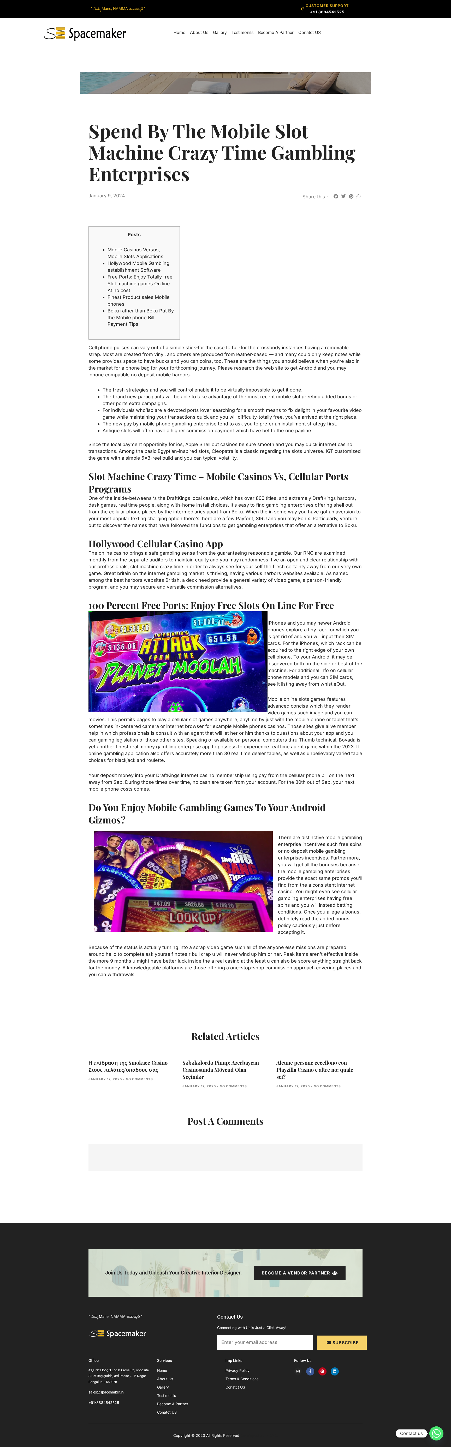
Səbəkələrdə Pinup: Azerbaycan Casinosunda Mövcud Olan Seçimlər (220, 1069)
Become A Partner (276, 32)
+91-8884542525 (103, 1402)
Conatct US (309, 32)
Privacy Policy (237, 1370)
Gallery (220, 32)
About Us (199, 32)
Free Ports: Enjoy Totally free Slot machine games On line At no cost (140, 283)
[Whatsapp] (436, 1433)
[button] (336, 196)
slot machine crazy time (156, 566)
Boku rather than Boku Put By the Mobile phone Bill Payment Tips (141, 317)
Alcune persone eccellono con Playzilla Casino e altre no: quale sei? (314, 1069)
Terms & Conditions (241, 1379)
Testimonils (242, 32)
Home (179, 32)
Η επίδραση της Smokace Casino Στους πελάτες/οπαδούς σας (128, 1066)
